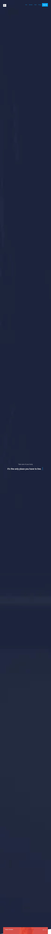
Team (35, 4)
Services (30, 4)
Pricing (39, 4)
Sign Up (45, 4)
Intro (26, 4)
